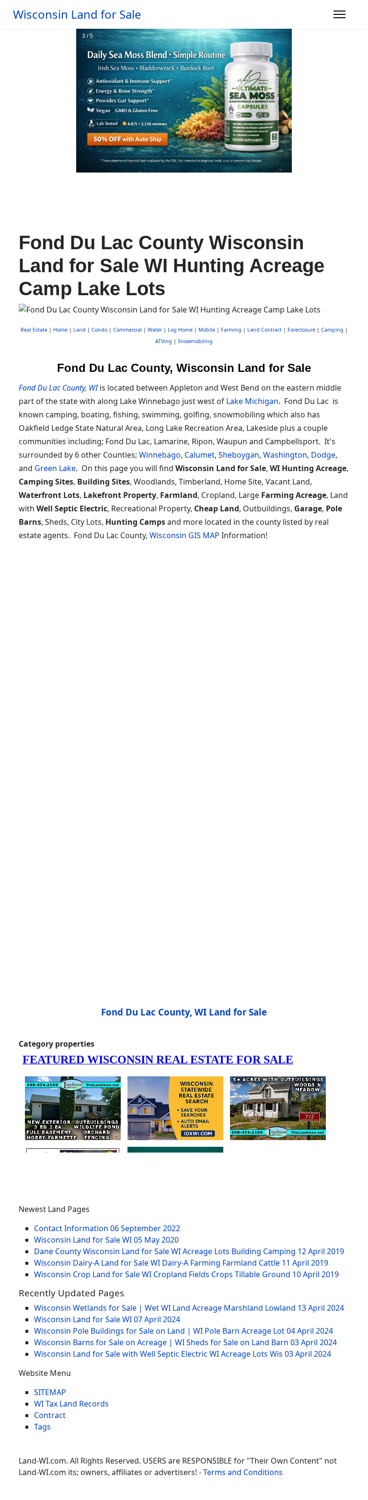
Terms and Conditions (243, 1472)
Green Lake (55, 468)
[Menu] (339, 14)
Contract (50, 1415)
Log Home (180, 329)
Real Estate (34, 329)
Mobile (206, 329)
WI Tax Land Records (71, 1403)
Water (155, 329)
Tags (42, 1426)
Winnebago (160, 455)
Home (60, 329)
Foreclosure (301, 329)
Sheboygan (238, 455)
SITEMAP (50, 1392)
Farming (231, 329)
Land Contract (264, 329)
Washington (285, 455)
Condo (98, 329)
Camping (332, 329)
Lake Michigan (252, 401)
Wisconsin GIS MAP (184, 535)
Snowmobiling (195, 341)
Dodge (323, 455)
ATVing (163, 341)
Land (79, 329)
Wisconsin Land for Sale (77, 14)
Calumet (199, 455)
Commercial (127, 329)
